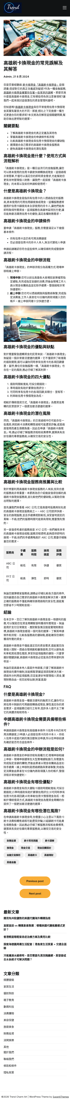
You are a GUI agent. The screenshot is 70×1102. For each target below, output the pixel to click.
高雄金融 (11, 862)
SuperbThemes (61, 1096)
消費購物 (9, 1013)
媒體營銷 (9, 979)
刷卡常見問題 (31, 840)
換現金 (10, 847)
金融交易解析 (14, 855)
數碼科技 (9, 1006)
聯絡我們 (9, 1059)
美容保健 (9, 1020)
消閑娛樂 (9, 1040)
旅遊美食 (9, 1026)
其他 (6, 1047)
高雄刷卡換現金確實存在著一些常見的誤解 (28, 92)
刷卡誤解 (49, 840)
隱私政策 (9, 1072)
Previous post (35, 881)
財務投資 (11, 840)
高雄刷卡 (32, 855)
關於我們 (9, 1052)
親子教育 (9, 1000)
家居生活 (9, 986)
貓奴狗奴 (9, 993)
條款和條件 (10, 1065)
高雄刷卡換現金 (24, 107)
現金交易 (25, 847)
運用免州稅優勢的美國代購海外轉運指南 (27, 918)
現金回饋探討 (44, 847)
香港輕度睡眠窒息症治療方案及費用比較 (27, 936)
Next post (35, 893)
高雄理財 (48, 855)
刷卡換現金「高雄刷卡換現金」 (41, 84)
